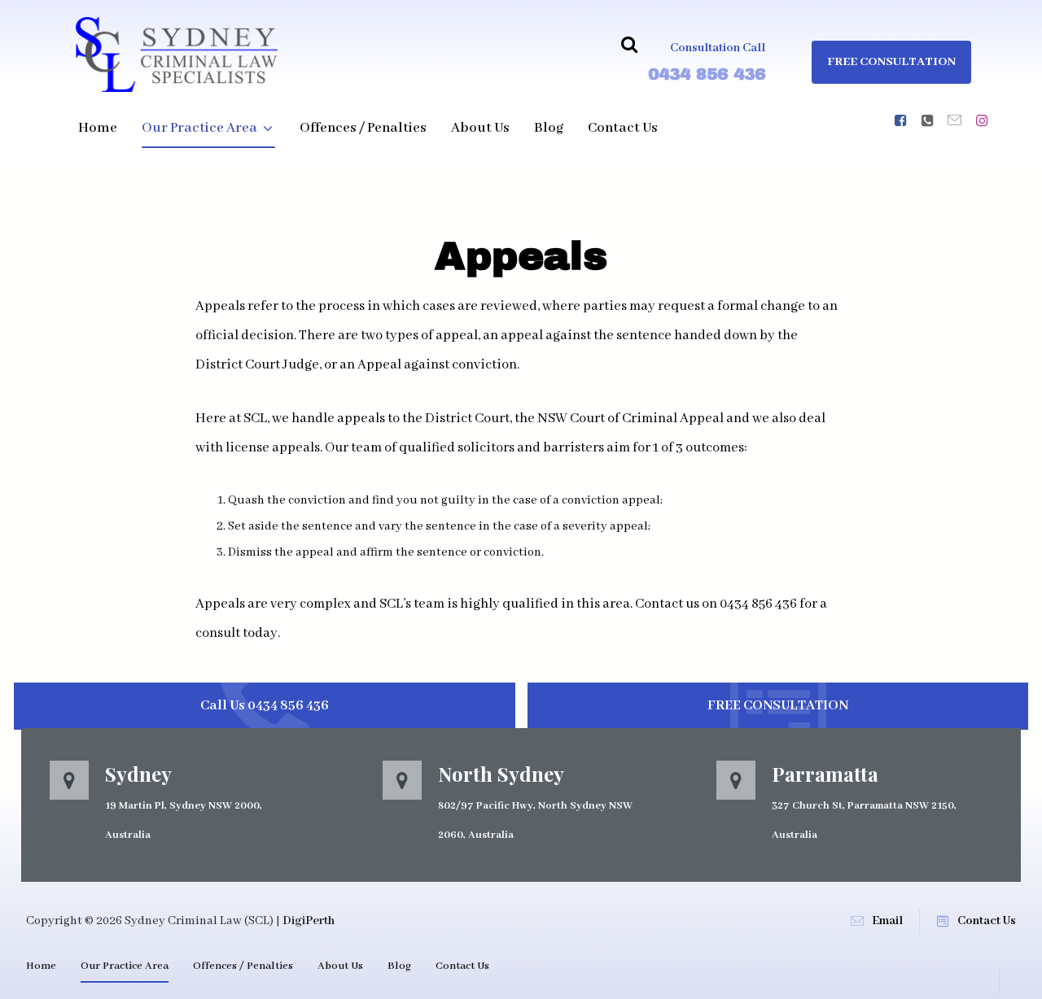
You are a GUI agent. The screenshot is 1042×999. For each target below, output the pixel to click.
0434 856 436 (706, 74)
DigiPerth (308, 921)
